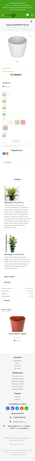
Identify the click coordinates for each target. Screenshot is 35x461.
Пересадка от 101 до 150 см (14, 254)
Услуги (17, 363)
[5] (10, 68)
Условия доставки (17, 379)
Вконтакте (8, 408)
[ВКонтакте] (4, 153)
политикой (22, 454)
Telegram (17, 408)
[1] (3, 68)
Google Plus (26, 408)
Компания (17, 357)
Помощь (17, 393)
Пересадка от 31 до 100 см (14, 202)
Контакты (17, 368)
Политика (17, 366)
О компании (17, 361)
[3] (7, 68)
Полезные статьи (17, 384)
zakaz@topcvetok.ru (19, 422)
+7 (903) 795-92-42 (19, 417)
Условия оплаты (17, 376)
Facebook (12, 408)
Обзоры (17, 399)
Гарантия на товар (17, 381)
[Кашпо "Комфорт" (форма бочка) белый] (17, 47)
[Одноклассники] (7, 153)
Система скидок (17, 386)
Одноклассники (22, 408)
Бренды (17, 397)
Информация (17, 373)
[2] (5, 68)
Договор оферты (17, 389)
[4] (9, 68)
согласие (18, 450)
